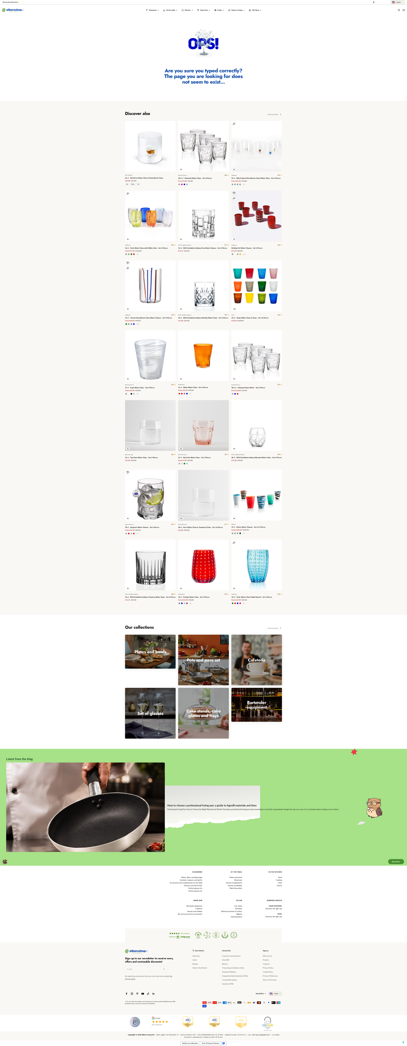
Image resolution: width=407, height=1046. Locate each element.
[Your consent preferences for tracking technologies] (403, 1042)
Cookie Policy (268, 972)
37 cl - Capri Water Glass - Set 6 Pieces (140, 388)
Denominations (236, 917)
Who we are (267, 956)
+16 (138, 184)
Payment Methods (229, 972)
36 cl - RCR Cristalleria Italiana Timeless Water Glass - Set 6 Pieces (150, 597)
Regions (239, 914)
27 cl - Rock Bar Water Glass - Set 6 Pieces (194, 457)
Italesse (233, 524)
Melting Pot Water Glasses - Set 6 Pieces (246, 248)
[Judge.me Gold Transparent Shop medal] (207, 935)
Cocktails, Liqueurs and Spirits (191, 880)
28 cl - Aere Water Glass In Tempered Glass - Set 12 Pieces (200, 527)
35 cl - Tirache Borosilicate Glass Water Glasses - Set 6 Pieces (148, 318)
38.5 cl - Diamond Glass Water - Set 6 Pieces (248, 388)
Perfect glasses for (195, 888)
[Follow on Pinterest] (137, 993)
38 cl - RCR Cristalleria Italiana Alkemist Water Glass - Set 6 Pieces (256, 457)
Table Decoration (235, 888)
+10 (138, 324)
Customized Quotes (229, 980)
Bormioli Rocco (182, 175)
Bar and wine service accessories (190, 914)
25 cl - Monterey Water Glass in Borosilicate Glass (144, 178)
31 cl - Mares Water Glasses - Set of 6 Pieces (248, 527)
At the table (170, 10)
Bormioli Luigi (129, 454)
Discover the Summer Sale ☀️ (11, 2)
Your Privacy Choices (210, 1043)
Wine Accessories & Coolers (231, 911)
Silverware (238, 880)
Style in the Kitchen (199, 968)
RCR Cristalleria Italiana (184, 245)
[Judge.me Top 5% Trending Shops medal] (233, 935)
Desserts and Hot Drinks (193, 885)
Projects (266, 960)
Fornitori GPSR (227, 984)
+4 (190, 393)
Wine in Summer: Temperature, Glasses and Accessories (229, 807)
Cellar (219, 10)
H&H (232, 315)
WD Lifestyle (128, 175)
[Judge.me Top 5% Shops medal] (225, 935)
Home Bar (204, 10)
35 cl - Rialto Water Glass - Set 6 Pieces (193, 387)
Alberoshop (181, 384)
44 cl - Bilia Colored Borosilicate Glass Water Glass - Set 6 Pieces (256, 178)
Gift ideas (238, 908)
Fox (127, 184)
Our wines (238, 906)
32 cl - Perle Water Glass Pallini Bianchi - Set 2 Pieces (251, 597)
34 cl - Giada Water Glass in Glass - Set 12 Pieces (249, 318)
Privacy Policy (268, 968)
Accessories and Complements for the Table (186, 883)
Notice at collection (190, 1043)
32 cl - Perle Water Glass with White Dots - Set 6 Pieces (146, 248)
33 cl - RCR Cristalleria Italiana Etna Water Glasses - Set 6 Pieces (202, 248)
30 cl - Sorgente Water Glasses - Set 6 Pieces (142, 527)
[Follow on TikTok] (148, 993)
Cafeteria (198, 908)
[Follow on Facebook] (126, 993)
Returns (225, 964)
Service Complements (234, 883)
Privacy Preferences (270, 976)
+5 (243, 184)
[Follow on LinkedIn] (153, 993)
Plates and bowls (235, 877)
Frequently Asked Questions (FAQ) (235, 976)
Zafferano (234, 175)
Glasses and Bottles (235, 885)
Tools (280, 877)
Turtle (132, 184)
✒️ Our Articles (198, 951)
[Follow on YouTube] (142, 993)
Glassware (153, 10)
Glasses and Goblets (194, 911)
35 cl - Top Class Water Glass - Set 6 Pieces (141, 457)
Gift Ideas (255, 10)
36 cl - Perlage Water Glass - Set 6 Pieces (193, 597)
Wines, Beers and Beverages (191, 877)
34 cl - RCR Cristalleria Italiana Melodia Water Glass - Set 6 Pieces (203, 318)
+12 (244, 254)
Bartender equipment (194, 906)
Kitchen (188, 10)
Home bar (196, 956)
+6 (137, 254)
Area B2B (225, 960)
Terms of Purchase (270, 980)
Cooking (279, 880)
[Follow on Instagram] (131, 993)
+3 (137, 393)
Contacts (266, 964)
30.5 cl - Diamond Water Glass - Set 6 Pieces (195, 178)
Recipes (195, 964)
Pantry (279, 885)
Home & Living (236, 10)
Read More (393, 853)
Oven (280, 883)
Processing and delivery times (233, 968)
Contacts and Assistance (231, 956)
